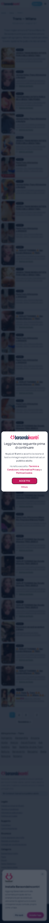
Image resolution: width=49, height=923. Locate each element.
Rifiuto (24, 487)
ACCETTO (24, 481)
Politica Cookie (24, 472)
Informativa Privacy (30, 469)
